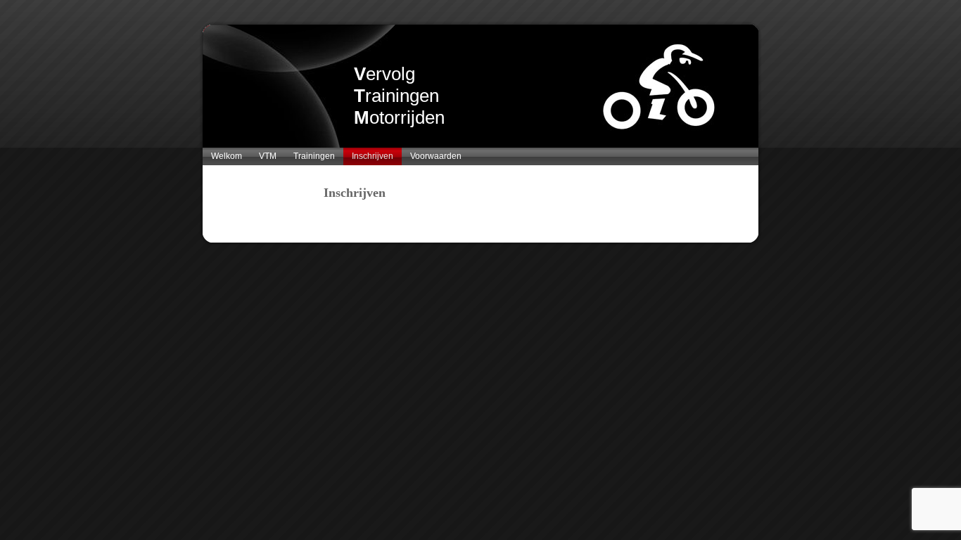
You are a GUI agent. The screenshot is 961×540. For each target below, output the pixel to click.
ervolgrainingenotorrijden (399, 95)
